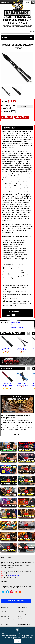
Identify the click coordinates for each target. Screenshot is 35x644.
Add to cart (7, 117)
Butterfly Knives (16, 322)
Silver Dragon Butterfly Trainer (22, 349)
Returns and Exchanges (8, 619)
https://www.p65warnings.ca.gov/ (20, 303)
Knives (13, 325)
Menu (4, 37)
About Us (3, 611)
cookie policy (27, 638)
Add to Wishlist (22, 117)
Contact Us (4, 614)
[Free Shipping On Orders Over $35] (17, 27)
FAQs (19, 616)
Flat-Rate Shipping (23, 614)
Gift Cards (21, 611)
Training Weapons (17, 327)
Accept (17, 641)
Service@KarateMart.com (15, 575)
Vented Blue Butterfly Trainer (22, 384)
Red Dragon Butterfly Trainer (7, 384)
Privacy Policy (5, 616)
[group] (7, 345)
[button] (33, 333)
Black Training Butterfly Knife (7, 349)
